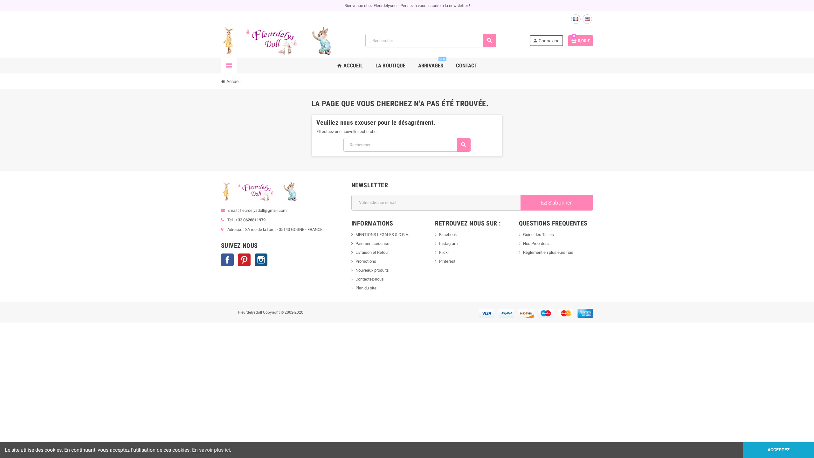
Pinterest (244, 259)
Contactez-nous (369, 279)
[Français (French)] (576, 19)
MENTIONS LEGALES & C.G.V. (382, 234)
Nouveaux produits (372, 270)
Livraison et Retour (372, 252)
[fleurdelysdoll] (277, 40)
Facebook (227, 259)
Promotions (365, 261)
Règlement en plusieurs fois (548, 252)
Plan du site (365, 288)
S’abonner (559, 202)
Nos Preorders (536, 243)
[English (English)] (587, 19)
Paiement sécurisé (372, 243)
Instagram (261, 259)
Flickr (444, 252)
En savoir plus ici (211, 450)
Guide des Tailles (538, 234)
